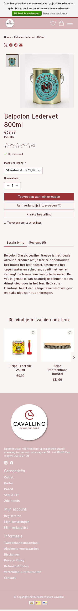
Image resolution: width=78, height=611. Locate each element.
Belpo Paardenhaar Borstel (57, 370)
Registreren (12, 516)
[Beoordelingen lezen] (17, 145)
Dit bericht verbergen (26, 13)
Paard (8, 489)
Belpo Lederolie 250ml (21, 368)
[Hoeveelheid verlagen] (8, 185)
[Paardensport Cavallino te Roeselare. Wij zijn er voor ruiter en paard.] (10, 23)
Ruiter (8, 483)
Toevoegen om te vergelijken (24, 222)
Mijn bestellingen (16, 522)
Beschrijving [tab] (15, 242)
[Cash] (31, 603)
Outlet (9, 477)
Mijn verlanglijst (16, 528)
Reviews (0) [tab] (37, 242)
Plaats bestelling (39, 214)
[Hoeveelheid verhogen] (17, 185)
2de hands (12, 501)
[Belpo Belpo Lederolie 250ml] (20, 345)
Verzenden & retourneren (22, 572)
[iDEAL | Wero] (38, 603)
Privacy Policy (14, 560)
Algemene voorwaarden (21, 549)
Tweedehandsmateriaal (21, 543)
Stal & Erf (11, 495)
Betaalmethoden (16, 566)
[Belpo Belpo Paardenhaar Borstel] (57, 345)
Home (7, 37)
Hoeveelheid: (11, 178)
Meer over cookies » (55, 13)
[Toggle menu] (70, 23)
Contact (10, 578)
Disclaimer (11, 554)
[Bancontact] (44, 603)
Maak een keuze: (15, 163)
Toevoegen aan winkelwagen (39, 197)
